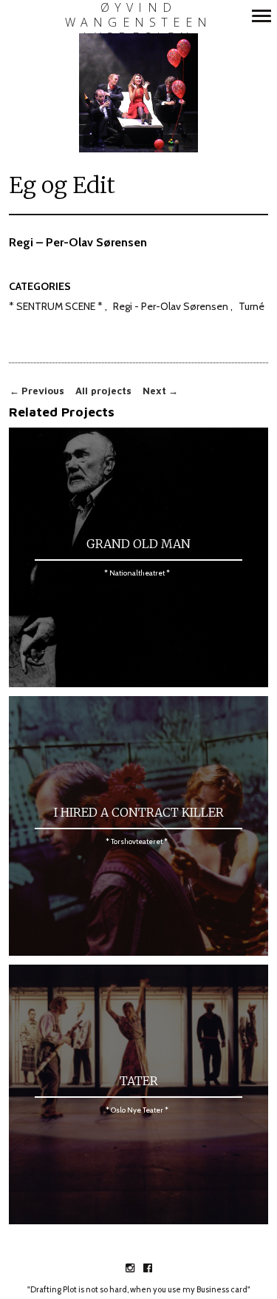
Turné (251, 307)
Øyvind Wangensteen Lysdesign (138, 22)
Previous (37, 391)
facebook (155, 1268)
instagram (137, 1268)
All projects (103, 391)
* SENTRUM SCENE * (56, 307)
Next (160, 391)
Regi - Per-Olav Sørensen (170, 307)
